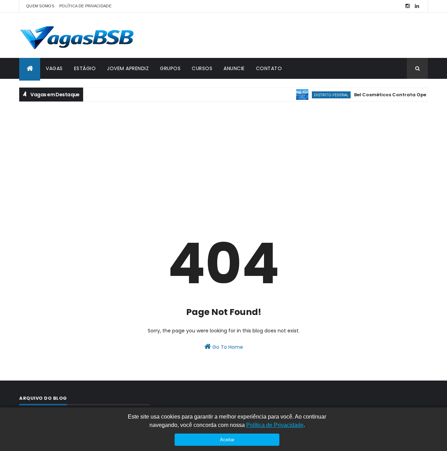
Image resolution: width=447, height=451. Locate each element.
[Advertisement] (223, 157)
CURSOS (202, 68)
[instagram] (407, 6)
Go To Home (227, 347)
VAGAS (54, 68)
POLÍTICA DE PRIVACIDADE (85, 6)
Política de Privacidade (274, 425)
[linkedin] (417, 6)
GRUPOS (170, 68)
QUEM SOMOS (40, 6)
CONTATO (269, 68)
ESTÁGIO (85, 68)
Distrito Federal (327, 94)
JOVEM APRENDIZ (128, 68)
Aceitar (227, 439)
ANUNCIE (234, 68)
